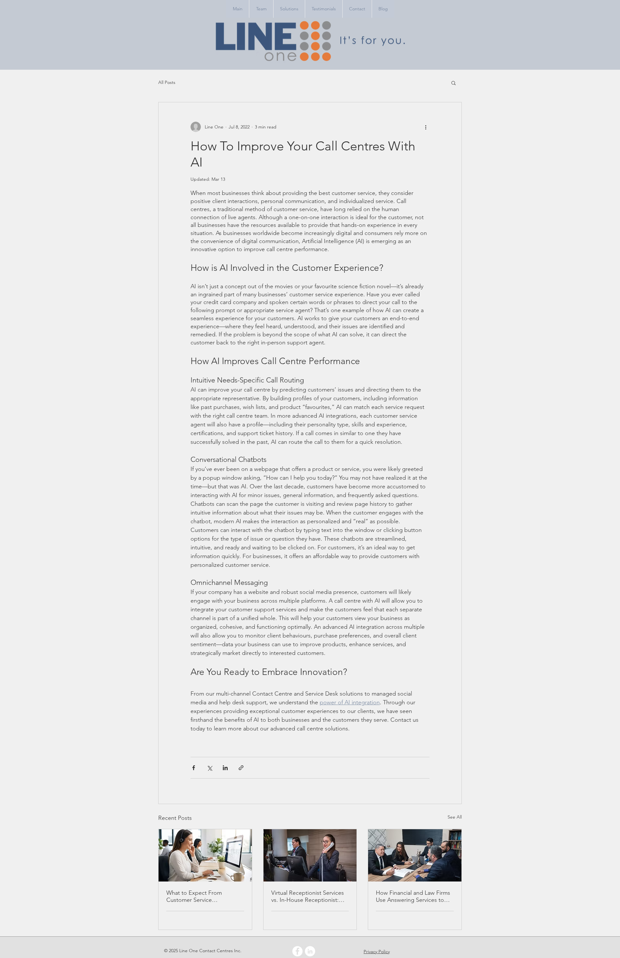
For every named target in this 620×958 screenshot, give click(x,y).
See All (455, 817)
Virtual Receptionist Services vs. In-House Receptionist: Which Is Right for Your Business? (307, 896)
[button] (453, 82)
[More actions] (425, 127)
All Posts (166, 82)
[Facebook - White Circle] (297, 951)
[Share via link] (241, 768)
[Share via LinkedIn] (225, 768)
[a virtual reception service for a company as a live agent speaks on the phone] (310, 855)
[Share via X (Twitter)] (209, 768)
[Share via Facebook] (194, 768)
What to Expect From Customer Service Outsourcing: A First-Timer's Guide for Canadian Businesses (202, 896)
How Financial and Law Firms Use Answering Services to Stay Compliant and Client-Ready (413, 896)
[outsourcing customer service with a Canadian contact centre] (205, 855)
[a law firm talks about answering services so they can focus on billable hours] (414, 855)
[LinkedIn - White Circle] (310, 951)
